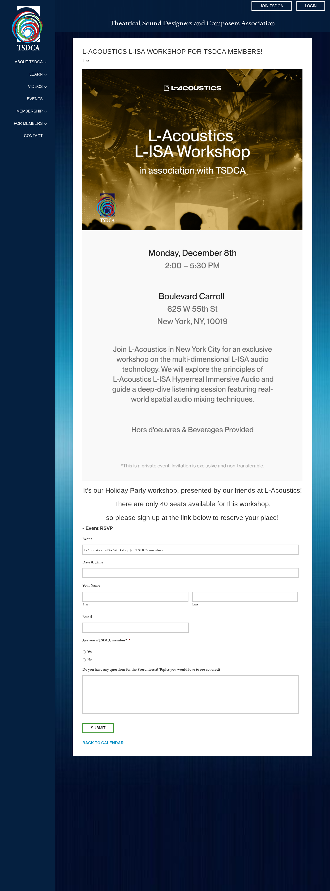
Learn (36, 74)
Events (35, 99)
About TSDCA (29, 62)
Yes (89, 651)
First (86, 604)
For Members (28, 123)
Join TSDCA (271, 6)
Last (195, 604)
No (89, 659)
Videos (35, 86)
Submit (98, 728)
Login (311, 6)
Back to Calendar (103, 743)
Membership (29, 111)
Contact (33, 136)
